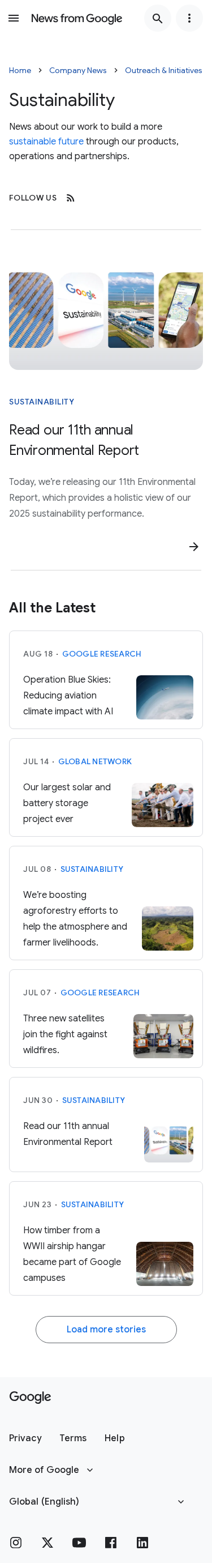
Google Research (102, 654)
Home (20, 70)
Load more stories (106, 1329)
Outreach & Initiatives (163, 70)
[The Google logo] (30, 1397)
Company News (78, 70)
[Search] (157, 18)
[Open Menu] (13, 18)
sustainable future (46, 141)
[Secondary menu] (189, 18)
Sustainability (41, 402)
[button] (25, 1438)
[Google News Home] (77, 18)
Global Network (95, 761)
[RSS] (70, 197)
